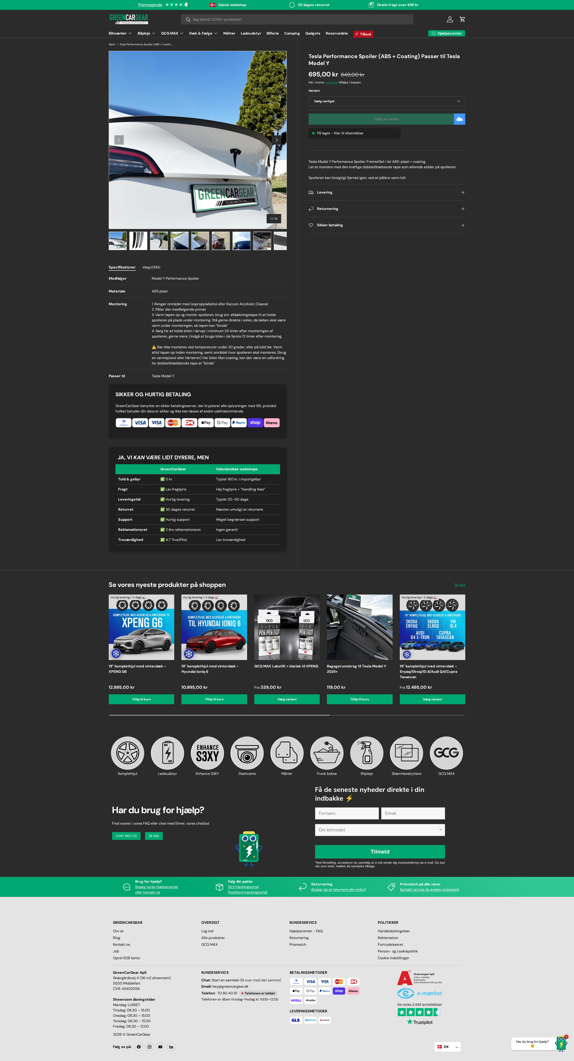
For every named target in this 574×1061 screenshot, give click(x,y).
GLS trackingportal (243, 887)
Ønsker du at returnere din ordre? (338, 889)
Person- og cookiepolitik (398, 951)
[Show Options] (441, 830)
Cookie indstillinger (393, 958)
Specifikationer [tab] (122, 267)
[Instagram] (149, 1047)
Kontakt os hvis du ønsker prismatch (429, 889)
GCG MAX (169, 33)
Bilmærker (118, 33)
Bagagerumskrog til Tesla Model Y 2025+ (356, 669)
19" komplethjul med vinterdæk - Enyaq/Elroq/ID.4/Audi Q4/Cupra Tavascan (428, 671)
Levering (332, 82)
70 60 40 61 (227, 993)
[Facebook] (139, 1047)
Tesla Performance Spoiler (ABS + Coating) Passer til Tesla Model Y (146, 44)
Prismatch (297, 944)
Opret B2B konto (126, 958)
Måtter (229, 33)
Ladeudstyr (251, 33)
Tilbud (365, 34)
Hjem (112, 44)
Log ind (207, 931)
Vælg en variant (387, 119)
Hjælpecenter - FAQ (306, 931)
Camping (292, 33)
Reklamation (388, 937)
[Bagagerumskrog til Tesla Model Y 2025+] (359, 627)
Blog (116, 937)
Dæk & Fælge (200, 33)
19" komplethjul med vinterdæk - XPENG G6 (137, 669)
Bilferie (273, 33)
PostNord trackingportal (247, 892)
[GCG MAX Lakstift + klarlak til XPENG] (287, 627)
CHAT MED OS (126, 836)
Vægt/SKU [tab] (151, 267)
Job (116, 951)
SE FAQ (154, 836)
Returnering (299, 937)
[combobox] (297, 19)
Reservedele (337, 33)
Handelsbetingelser (394, 931)
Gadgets (312, 33)
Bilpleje (144, 33)
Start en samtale (225, 980)
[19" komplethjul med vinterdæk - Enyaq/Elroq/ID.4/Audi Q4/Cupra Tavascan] (432, 627)
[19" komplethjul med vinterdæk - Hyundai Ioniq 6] (214, 627)
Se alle (459, 584)
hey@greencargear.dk (230, 986)
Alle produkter (213, 937)
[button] (462, 19)
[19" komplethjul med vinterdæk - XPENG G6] (141, 627)
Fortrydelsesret (390, 944)
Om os (118, 931)
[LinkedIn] (171, 1047)
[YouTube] (160, 1047)
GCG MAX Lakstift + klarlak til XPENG (286, 666)
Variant (314, 91)
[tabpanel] (198, 327)
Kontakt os (121, 944)
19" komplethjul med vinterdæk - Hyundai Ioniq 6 (210, 669)
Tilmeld (380, 852)
